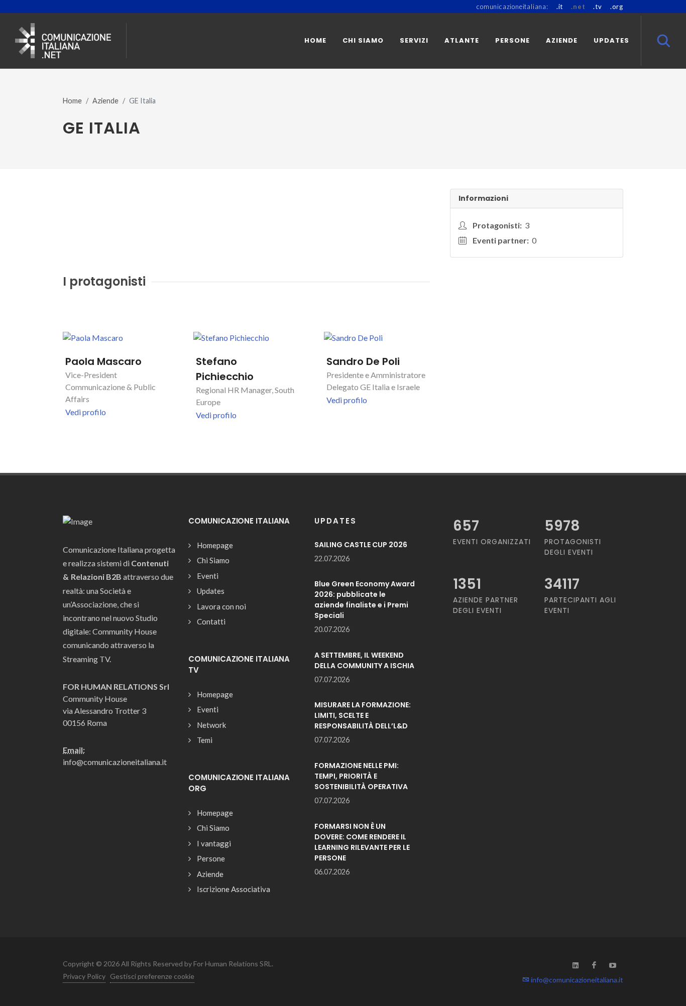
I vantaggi (214, 843)
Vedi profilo (85, 412)
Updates (210, 590)
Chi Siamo (213, 560)
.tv (597, 7)
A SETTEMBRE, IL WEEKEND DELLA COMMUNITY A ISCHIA (364, 660)
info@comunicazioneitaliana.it (576, 979)
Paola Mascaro (103, 361)
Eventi (207, 575)
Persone (211, 858)
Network (211, 724)
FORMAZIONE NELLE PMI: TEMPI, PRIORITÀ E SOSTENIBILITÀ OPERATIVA (361, 776)
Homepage (215, 545)
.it (559, 7)
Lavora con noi (221, 606)
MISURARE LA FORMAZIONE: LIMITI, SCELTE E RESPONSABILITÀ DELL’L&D (362, 715)
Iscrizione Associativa (233, 889)
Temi (204, 739)
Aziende (105, 100)
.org (616, 7)
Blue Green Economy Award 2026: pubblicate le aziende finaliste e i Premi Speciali (364, 599)
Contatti (211, 621)
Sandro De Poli (363, 361)
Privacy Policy (84, 976)
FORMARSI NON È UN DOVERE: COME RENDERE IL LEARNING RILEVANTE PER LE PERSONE (362, 842)
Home (72, 100)
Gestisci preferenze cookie (152, 976)
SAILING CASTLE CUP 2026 (360, 545)
